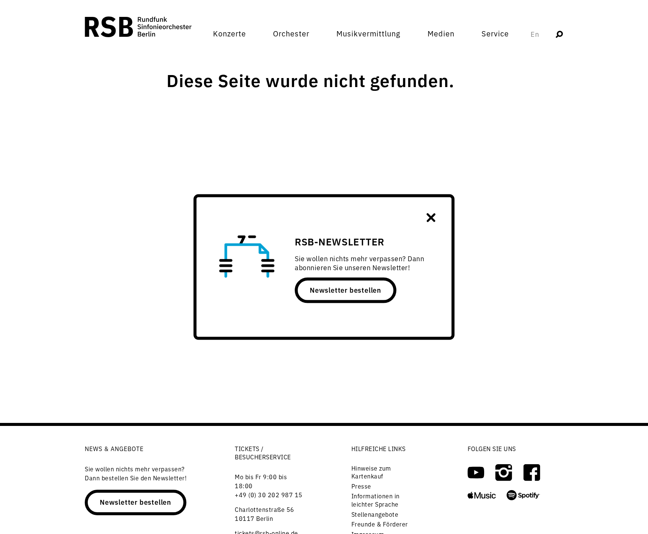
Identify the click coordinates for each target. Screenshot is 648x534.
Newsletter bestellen (345, 290)
